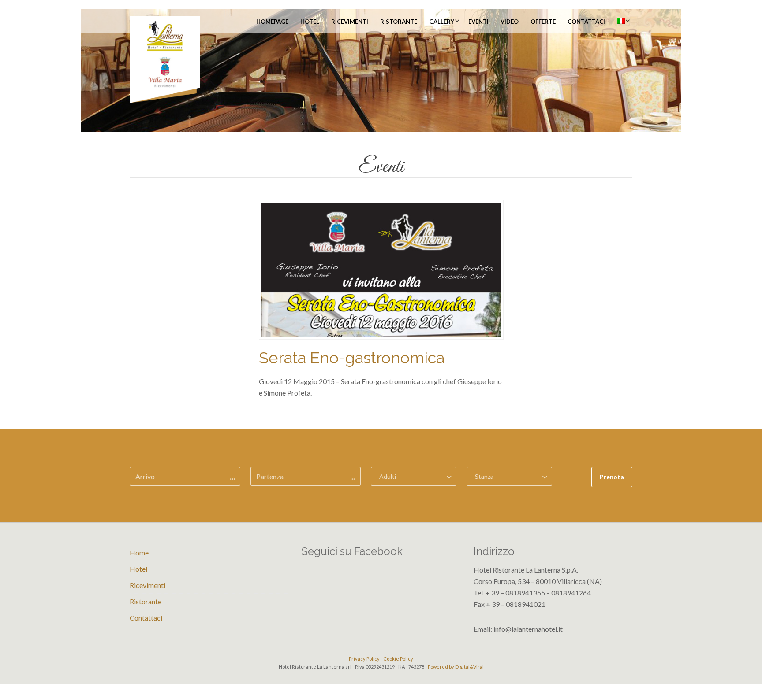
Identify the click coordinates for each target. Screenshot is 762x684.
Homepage (272, 21)
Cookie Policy (398, 659)
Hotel (309, 21)
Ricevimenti (349, 21)
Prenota (612, 477)
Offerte (543, 21)
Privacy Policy (364, 659)
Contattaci (586, 21)
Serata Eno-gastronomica (351, 357)
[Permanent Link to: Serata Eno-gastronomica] (381, 269)
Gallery (441, 21)
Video (510, 21)
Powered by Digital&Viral (456, 666)
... (232, 476)
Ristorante (398, 21)
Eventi (478, 21)
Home (139, 552)
